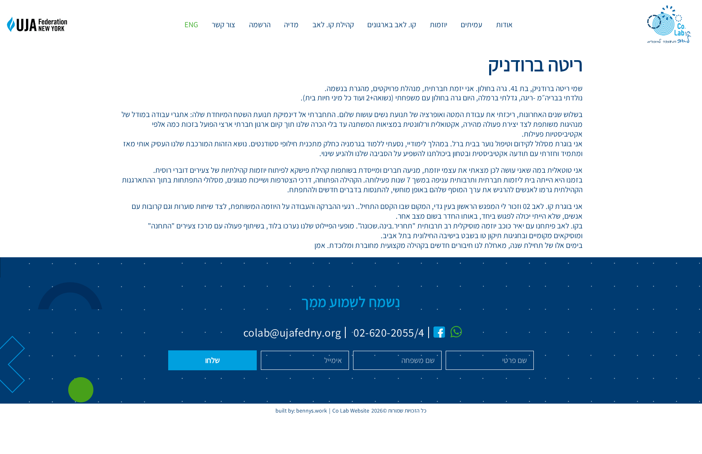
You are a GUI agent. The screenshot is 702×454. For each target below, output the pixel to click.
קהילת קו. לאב (333, 24)
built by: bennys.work (301, 410)
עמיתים (471, 24)
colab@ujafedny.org (292, 332)
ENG (191, 24)
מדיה (291, 24)
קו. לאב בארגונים (391, 24)
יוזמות (438, 24)
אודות (504, 24)
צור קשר (223, 24)
